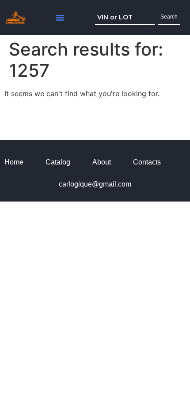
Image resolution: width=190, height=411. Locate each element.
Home (13, 162)
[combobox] (125, 17)
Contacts (147, 162)
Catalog (58, 162)
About (101, 162)
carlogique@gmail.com (95, 184)
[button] (60, 17)
